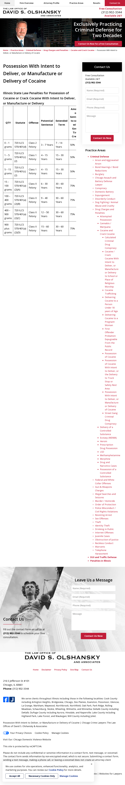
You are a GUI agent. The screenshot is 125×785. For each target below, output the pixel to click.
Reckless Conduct (104, 543)
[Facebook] (6, 700)
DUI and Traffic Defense (103, 557)
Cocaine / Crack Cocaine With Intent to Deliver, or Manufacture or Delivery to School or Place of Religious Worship (112, 269)
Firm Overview (26, 3)
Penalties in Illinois (100, 560)
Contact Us (115, 3)
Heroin (103, 441)
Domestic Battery (104, 191)
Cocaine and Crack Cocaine (82, 50)
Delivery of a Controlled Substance (106, 431)
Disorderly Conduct (105, 198)
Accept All (14, 776)
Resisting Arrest (103, 514)
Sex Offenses (101, 518)
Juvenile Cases (102, 536)
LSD (102, 451)
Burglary (99, 174)
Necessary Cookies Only (42, 776)
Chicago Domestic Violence (27, 739)
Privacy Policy (60, 669)
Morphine (105, 458)
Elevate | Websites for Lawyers (101, 773)
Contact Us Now (102, 138)
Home (7, 3)
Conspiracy (101, 188)
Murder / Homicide (105, 500)
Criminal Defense (33, 50)
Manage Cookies (60, 732)
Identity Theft (102, 525)
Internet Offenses (104, 532)
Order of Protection (105, 504)
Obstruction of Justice (106, 539)
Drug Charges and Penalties (56, 50)
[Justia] (12, 700)
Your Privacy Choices (21, 732)
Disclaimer (46, 669)
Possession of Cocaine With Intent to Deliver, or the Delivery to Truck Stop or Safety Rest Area (112, 374)
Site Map (74, 669)
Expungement (102, 195)
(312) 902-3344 (111, 12)
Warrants (100, 546)
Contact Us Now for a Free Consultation (98, 43)
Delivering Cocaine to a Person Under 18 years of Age (111, 304)
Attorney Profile (51, 3)
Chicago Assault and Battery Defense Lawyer (105, 181)
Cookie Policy (42, 732)
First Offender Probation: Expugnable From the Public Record (111, 339)
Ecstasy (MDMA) (108, 437)
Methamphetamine (110, 455)
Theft (98, 522)
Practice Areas (76, 3)
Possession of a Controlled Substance (108, 473)
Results (96, 3)
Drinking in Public (104, 529)
